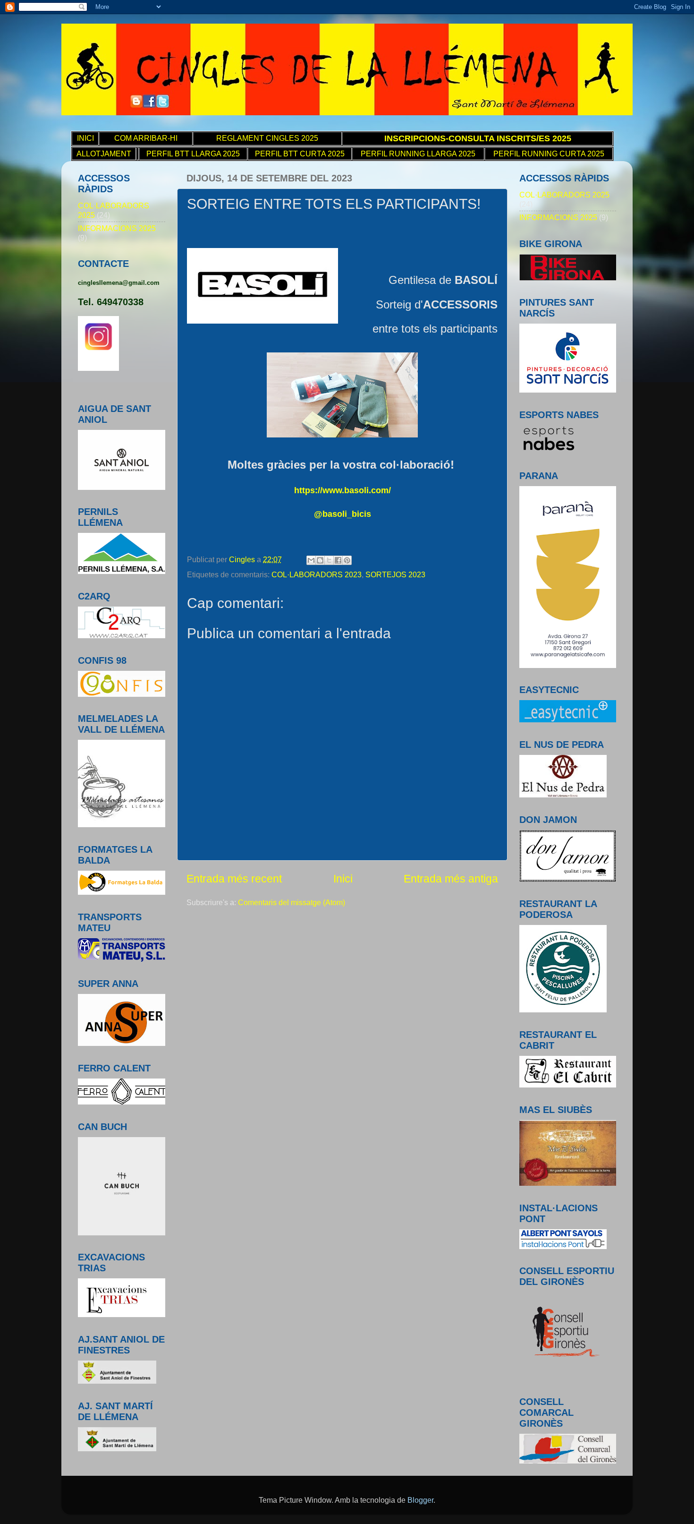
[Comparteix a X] (329, 560)
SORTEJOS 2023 (395, 574)
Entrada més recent (234, 879)
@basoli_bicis (342, 514)
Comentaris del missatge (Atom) (291, 902)
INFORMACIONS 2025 (117, 228)
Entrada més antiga (451, 879)
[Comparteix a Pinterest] (347, 560)
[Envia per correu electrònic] (311, 560)
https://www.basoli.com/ (342, 490)
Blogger (420, 1500)
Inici (343, 879)
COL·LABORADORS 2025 (564, 194)
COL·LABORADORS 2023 (316, 574)
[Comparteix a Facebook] (338, 560)
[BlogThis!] (320, 560)
